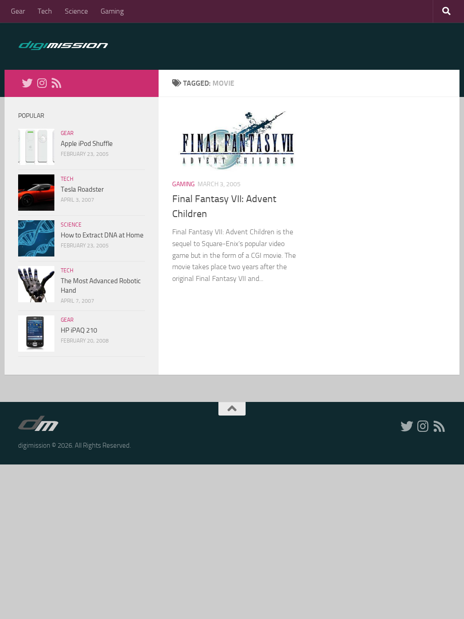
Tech (45, 11)
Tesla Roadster (82, 189)
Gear (18, 11)
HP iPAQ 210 (79, 330)
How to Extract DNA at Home (102, 235)
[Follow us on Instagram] (41, 82)
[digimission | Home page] (63, 46)
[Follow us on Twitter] (27, 82)
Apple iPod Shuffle (87, 144)
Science (76, 11)
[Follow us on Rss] (56, 82)
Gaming (112, 11)
